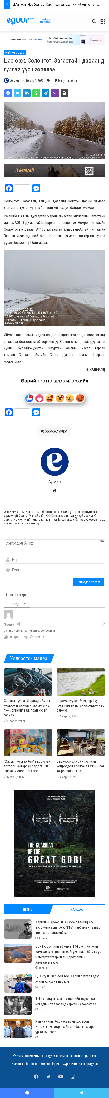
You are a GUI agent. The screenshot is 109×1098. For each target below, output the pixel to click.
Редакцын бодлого (24, 1064)
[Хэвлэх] (64, 93)
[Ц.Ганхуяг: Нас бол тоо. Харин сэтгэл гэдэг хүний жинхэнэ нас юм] (18, 983)
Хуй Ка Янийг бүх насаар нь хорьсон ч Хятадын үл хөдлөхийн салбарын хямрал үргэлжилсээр (65, 1026)
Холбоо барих (50, 1064)
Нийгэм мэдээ (14, 52)
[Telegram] (45, 93)
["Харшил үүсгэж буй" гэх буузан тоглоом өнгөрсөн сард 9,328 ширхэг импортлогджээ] (28, 742)
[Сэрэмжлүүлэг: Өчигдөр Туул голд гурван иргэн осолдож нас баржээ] (81, 682)
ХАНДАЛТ (78, 909)
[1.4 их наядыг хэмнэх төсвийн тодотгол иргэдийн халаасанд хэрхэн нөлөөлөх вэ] (18, 1005)
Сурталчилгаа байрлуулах (80, 1064)
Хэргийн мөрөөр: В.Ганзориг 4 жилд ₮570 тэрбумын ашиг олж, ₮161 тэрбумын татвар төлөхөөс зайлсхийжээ (67, 927)
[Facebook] (8, 93)
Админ (14, 81)
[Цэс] (102, 23)
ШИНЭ (28, 909)
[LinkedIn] (27, 93)
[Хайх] (93, 23)
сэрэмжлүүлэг (55, 431)
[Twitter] (17, 93)
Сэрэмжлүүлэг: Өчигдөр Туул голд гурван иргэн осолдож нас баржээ (80, 705)
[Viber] (55, 93)
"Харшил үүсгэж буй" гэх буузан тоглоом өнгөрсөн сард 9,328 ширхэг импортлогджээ (27, 766)
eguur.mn (90, 1056)
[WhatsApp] (36, 93)
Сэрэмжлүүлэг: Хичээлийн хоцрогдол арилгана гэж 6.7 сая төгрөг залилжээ (81, 766)
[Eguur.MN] (29, 21)
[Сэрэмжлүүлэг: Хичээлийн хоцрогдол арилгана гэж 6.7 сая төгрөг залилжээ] (81, 742)
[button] (54, 39)
